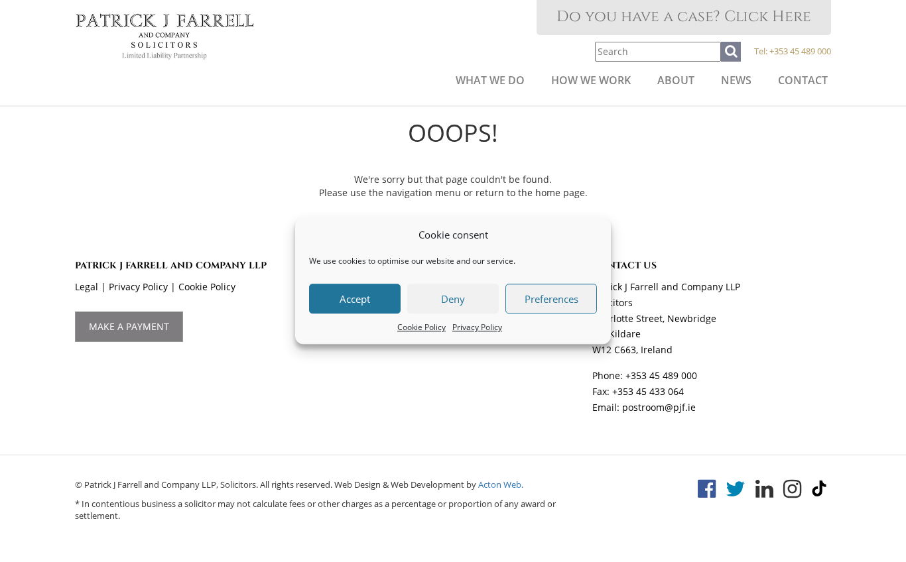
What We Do (490, 80)
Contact (803, 80)
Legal (86, 286)
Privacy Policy (477, 327)
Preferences (551, 299)
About (675, 80)
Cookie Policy (421, 327)
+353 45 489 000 (800, 51)
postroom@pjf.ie (659, 407)
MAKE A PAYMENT (129, 326)
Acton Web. (500, 484)
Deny (453, 299)
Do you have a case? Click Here (683, 17)
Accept (355, 299)
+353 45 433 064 (648, 391)
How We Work (591, 80)
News (736, 80)
